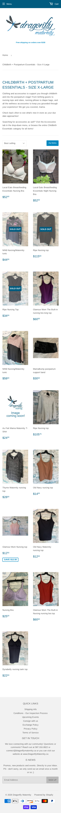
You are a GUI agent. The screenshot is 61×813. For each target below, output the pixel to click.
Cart (56, 4)
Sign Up (52, 780)
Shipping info (30, 709)
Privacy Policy (30, 729)
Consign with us (30, 721)
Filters (52, 143)
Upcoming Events (30, 717)
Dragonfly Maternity (22, 795)
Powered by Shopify (43, 795)
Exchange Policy (31, 725)
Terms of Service (30, 732)
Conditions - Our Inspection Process (31, 713)
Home (5, 55)
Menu (9, 4)
